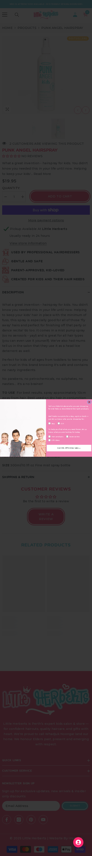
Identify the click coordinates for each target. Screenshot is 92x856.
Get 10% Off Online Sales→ (68, 448)
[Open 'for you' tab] (78, 842)
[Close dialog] (89, 402)
